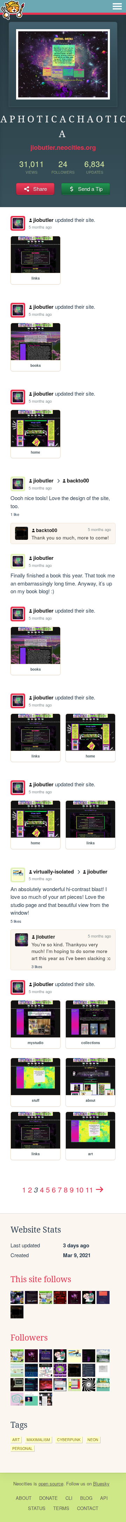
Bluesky (101, 1483)
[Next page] (99, 1189)
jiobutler (43, 220)
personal (22, 1448)
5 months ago (40, 227)
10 (79, 1189)
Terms (61, 1508)
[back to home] (13, 9)
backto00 (78, 480)
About (23, 1498)
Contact (87, 1508)
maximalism (38, 1439)
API (104, 1498)
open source (50, 1483)
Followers (29, 1337)
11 (89, 1189)
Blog (86, 1498)
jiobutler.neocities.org (63, 147)
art (16, 1439)
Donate (48, 1498)
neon (93, 1439)
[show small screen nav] (117, 6)
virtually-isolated (53, 871)
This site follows (40, 1279)
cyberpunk (68, 1439)
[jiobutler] (18, 223)
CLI (68, 1498)
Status (37, 1508)
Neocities (22, 1483)
